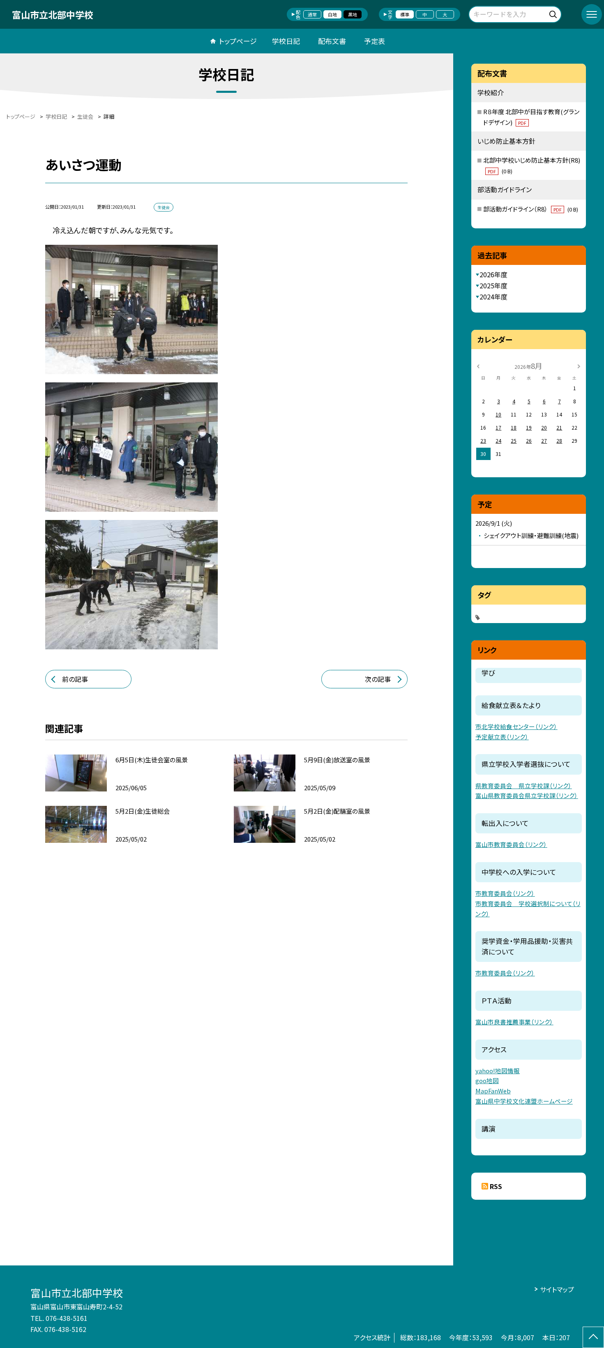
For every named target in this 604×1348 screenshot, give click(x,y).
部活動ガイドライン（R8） (530, 209)
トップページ (238, 41)
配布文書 (332, 41)
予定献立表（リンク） (502, 736)
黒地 (352, 14)
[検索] (554, 13)
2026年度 (493, 274)
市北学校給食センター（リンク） (516, 726)
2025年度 (493, 285)
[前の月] (478, 365)
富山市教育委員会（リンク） (511, 844)
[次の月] (578, 365)
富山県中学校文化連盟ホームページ (524, 1101)
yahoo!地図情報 (497, 1070)
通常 (312, 14)
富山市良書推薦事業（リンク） (514, 1021)
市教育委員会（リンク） (505, 893)
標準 (404, 14)
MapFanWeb (493, 1090)
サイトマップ (557, 1289)
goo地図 (487, 1080)
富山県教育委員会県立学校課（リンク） (526, 795)
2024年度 (493, 296)
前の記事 (75, 679)
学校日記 (286, 41)
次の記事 (378, 679)
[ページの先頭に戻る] (593, 1337)
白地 (332, 14)
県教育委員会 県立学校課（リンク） (523, 785)
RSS (496, 1186)
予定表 (374, 41)
